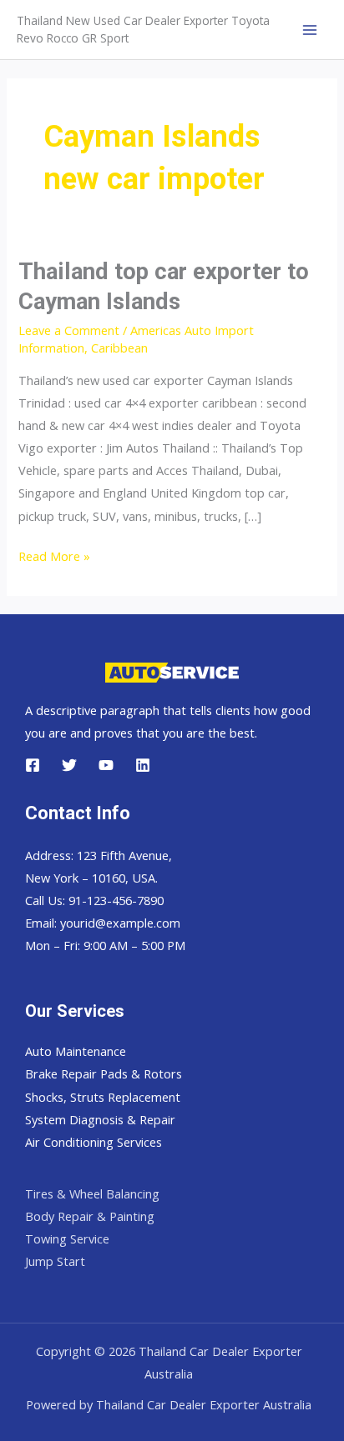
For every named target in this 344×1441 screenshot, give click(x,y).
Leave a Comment (68, 330)
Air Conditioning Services (93, 1141)
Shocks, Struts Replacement (102, 1096)
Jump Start (55, 1261)
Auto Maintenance (75, 1051)
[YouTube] (106, 765)
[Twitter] (69, 765)
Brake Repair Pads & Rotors (103, 1073)
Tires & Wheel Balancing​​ (92, 1193)
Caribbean (119, 347)
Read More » (54, 557)
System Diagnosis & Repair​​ (100, 1119)
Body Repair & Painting (89, 1216)
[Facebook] (32, 765)
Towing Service (67, 1238)
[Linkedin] (142, 765)
